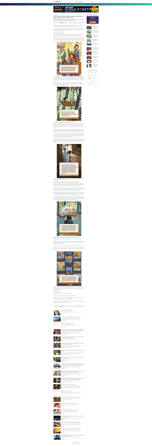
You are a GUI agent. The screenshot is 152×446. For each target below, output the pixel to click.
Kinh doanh (62, 4)
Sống (85, 4)
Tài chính (67, 4)
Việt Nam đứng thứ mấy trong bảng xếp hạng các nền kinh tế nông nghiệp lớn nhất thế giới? (95, 28)
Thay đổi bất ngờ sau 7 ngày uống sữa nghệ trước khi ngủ (70, 428)
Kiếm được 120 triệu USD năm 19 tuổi (67, 323)
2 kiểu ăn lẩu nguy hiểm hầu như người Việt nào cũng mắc (70, 422)
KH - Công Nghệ (81, 4)
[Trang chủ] (54, 4)
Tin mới (57, 4)
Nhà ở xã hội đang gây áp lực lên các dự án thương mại (95, 44)
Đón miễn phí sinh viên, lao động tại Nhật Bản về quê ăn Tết (70, 317)
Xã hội (59, 4)
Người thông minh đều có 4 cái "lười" (67, 310)
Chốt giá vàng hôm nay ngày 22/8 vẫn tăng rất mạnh (95, 61)
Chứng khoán (71, 4)
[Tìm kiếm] (98, 4)
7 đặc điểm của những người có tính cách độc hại (69, 403)
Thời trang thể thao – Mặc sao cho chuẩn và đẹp (69, 384)
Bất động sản (76, 4)
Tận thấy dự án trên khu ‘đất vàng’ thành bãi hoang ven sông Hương (96, 31)
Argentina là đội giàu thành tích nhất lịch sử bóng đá (69, 409)
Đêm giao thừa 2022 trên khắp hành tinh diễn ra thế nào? (70, 397)
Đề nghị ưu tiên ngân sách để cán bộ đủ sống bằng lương (95, 36)
